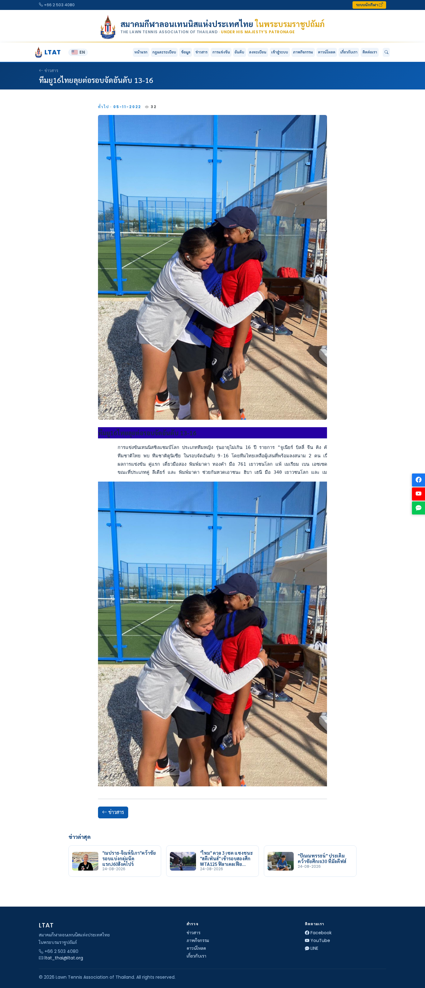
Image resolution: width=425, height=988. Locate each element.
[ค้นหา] (386, 52)
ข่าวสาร (201, 52)
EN (82, 52)
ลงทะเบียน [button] (257, 52)
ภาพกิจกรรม (303, 52)
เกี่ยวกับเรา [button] (348, 52)
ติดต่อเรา (369, 52)
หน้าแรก (140, 52)
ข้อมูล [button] (185, 52)
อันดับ (239, 52)
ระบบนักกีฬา (367, 4)
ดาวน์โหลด (326, 52)
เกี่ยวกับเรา (196, 956)
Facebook (321, 933)
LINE (314, 948)
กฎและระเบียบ (164, 52)
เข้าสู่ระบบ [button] (279, 52)
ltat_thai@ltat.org (63, 958)
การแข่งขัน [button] (221, 52)
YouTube (320, 940)
